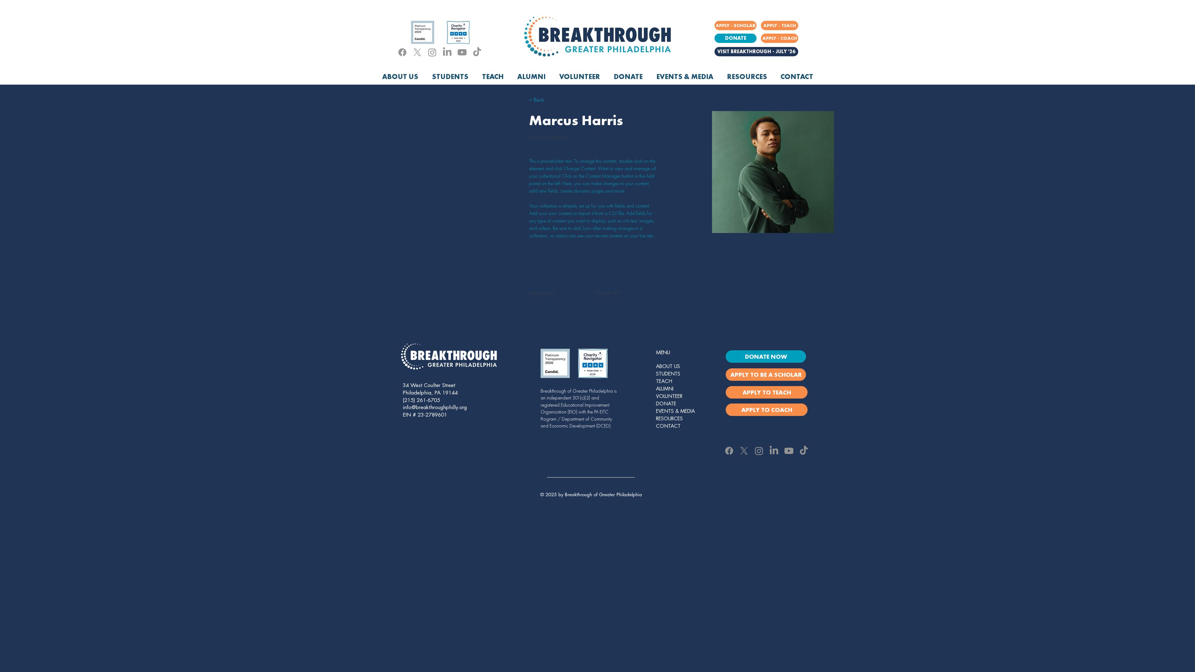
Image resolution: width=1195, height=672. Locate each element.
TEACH (664, 381)
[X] (417, 52)
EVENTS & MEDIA (675, 411)
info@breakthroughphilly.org (435, 407)
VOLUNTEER (669, 396)
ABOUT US (668, 366)
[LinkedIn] (447, 52)
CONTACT (668, 426)
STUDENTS (668, 373)
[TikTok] (477, 52)
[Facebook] (402, 52)
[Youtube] (462, 52)
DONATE (666, 403)
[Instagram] (432, 52)
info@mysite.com (542, 293)
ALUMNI (664, 388)
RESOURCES (669, 418)
